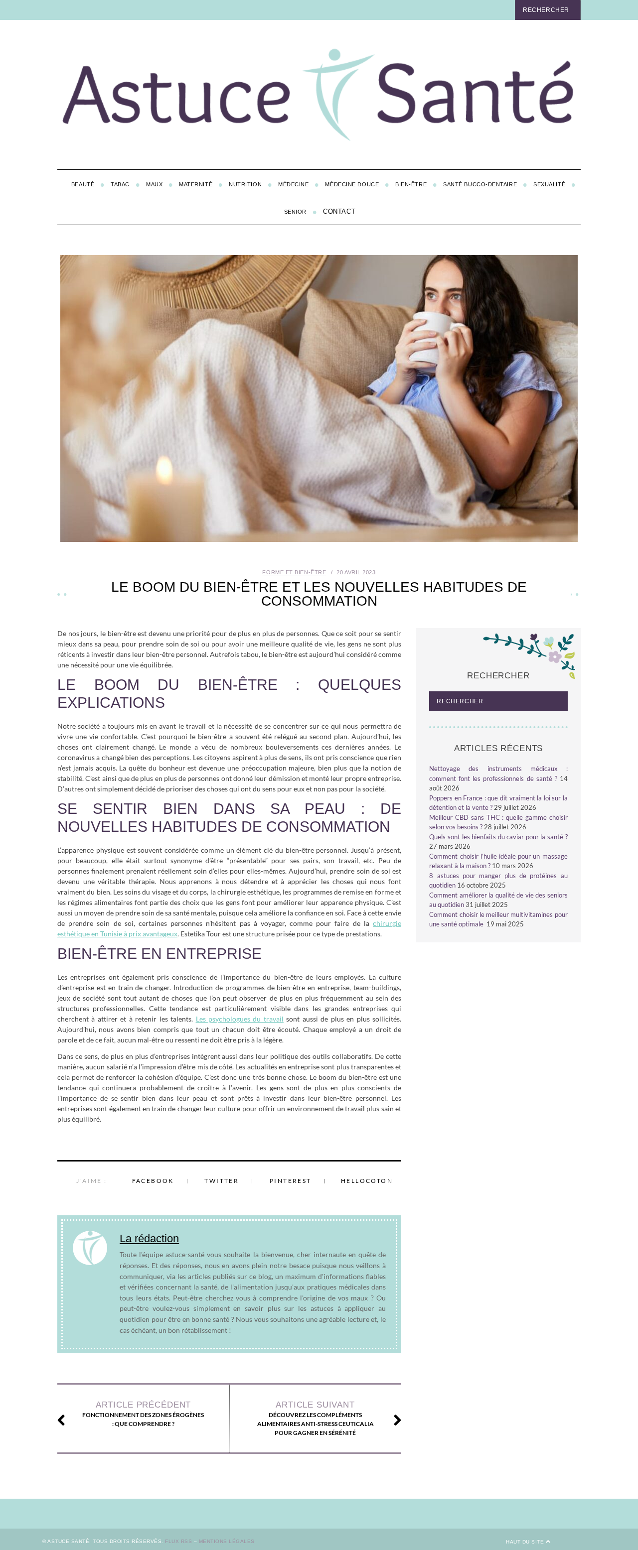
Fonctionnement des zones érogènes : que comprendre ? (143, 1413)
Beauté (82, 184)
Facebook (153, 1180)
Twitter (221, 1180)
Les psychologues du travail (240, 1019)
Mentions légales (227, 1541)
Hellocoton (367, 1180)
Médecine (293, 184)
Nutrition (245, 184)
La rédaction (149, 1238)
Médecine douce (352, 184)
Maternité (195, 184)
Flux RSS (178, 1541)
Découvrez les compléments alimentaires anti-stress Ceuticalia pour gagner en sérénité (315, 1418)
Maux (154, 184)
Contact (339, 211)
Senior (295, 212)
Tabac (120, 184)
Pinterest (291, 1180)
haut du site (526, 1542)
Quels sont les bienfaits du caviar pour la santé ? (498, 837)
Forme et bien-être (294, 572)
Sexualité (549, 184)
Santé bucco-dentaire (480, 184)
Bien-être (411, 184)
